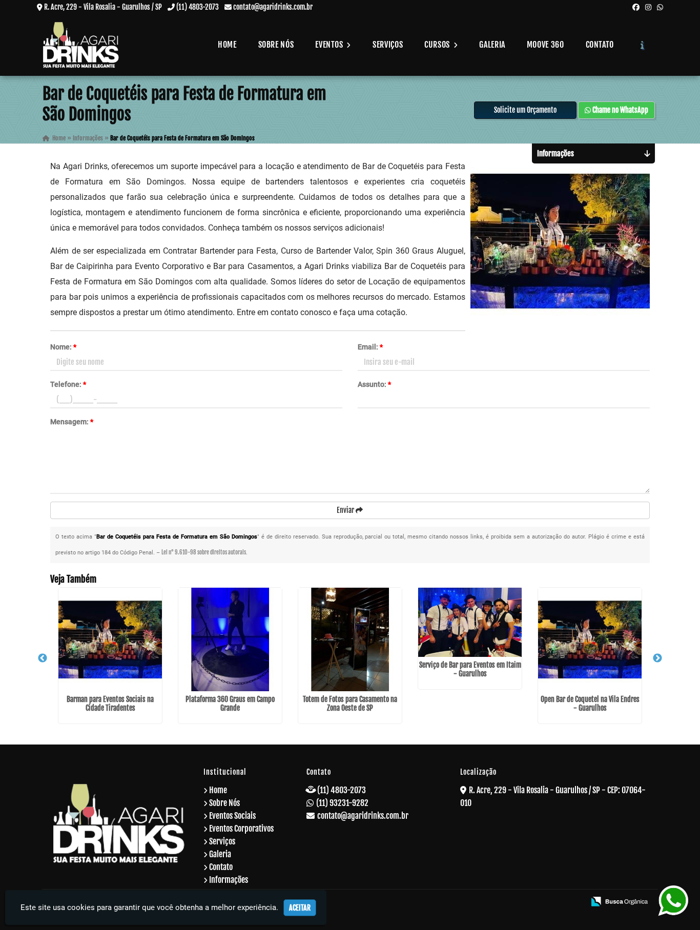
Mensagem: (71, 422)
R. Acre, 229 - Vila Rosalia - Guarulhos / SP (103, 7)
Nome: (63, 347)
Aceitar (300, 907)
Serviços (388, 44)
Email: (370, 347)
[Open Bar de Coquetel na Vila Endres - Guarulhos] (590, 639)
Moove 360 (545, 44)
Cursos (437, 44)
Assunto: (374, 384)
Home (227, 44)
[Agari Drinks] (119, 823)
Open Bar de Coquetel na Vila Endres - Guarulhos (590, 703)
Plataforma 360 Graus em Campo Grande (230, 703)
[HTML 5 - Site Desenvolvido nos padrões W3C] (503, 902)
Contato (600, 44)
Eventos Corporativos (241, 828)
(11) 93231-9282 (342, 803)
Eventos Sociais (232, 816)
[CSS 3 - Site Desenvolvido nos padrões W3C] (537, 902)
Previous (42, 658)
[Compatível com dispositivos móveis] (572, 902)
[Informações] (642, 44)
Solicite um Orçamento (525, 110)
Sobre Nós (276, 44)
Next (657, 658)
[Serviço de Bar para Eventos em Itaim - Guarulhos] (470, 622)
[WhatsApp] (660, 7)
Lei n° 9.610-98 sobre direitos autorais (203, 552)
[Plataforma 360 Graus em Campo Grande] (230, 639)
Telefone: (68, 384)
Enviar (346, 510)
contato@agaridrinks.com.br (273, 7)
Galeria (492, 44)
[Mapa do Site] (476, 902)
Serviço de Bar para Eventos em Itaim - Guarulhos (470, 669)
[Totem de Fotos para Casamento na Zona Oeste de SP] (350, 639)
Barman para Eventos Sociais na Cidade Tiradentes (110, 703)
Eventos (330, 44)
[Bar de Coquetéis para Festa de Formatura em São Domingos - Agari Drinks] (81, 45)
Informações (228, 880)
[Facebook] (636, 7)
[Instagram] (648, 7)
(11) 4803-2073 (197, 7)
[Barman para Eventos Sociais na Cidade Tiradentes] (110, 639)
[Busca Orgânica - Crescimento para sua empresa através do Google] (619, 901)
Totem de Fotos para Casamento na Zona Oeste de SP (350, 703)
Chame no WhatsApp (619, 110)
